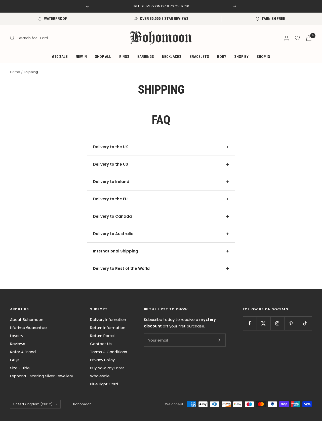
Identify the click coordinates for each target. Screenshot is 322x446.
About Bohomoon (26, 319)
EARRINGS (145, 56)
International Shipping (115, 251)
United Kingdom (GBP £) (33, 404)
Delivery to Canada (112, 216)
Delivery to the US (110, 164)
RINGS (124, 56)
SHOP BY (241, 56)
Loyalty (16, 335)
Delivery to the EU (110, 199)
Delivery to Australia (113, 233)
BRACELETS (199, 56)
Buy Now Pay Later (107, 367)
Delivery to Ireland (111, 181)
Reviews (17, 343)
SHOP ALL (103, 56)
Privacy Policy (102, 359)
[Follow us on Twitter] (263, 323)
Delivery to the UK (110, 147)
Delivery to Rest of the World (121, 268)
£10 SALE (60, 56)
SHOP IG (263, 56)
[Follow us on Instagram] (277, 323)
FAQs (14, 359)
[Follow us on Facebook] (250, 323)
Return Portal (102, 335)
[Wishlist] (297, 38)
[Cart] (309, 38)
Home (15, 71)
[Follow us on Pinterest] (291, 323)
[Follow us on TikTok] (305, 323)
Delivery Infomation (108, 319)
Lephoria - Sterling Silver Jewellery (41, 376)
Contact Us (101, 343)
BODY (221, 56)
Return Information (107, 327)
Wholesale (100, 376)
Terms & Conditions (108, 351)
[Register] (218, 340)
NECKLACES (171, 56)
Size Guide (20, 367)
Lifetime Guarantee (28, 327)
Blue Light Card (104, 384)
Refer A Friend (23, 351)
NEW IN (81, 56)
